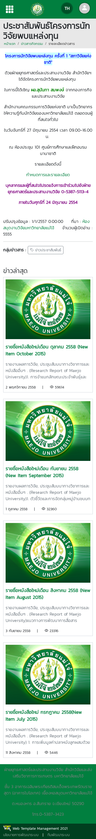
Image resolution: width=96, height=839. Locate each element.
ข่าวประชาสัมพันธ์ (47, 250)
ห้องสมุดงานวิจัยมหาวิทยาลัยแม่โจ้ (46, 224)
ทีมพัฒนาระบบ (58, 835)
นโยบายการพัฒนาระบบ (21, 835)
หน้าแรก (9, 43)
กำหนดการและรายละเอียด (48, 174)
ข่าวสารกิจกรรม (32, 43)
